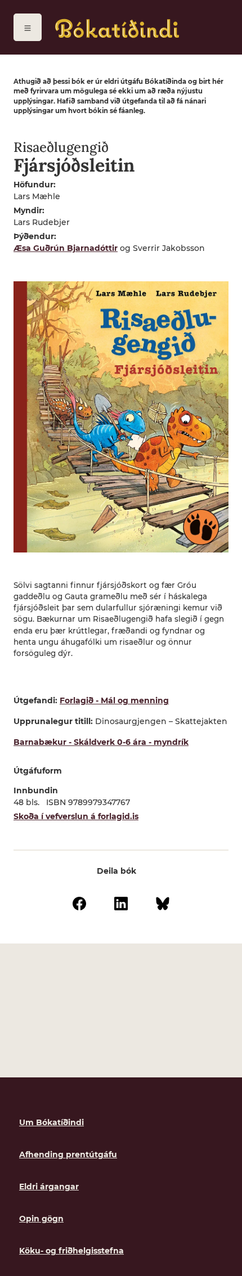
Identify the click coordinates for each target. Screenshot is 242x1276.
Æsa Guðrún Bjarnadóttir (66, 248)
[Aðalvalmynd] (28, 27)
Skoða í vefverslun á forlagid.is (76, 816)
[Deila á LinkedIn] (121, 902)
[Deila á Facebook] (79, 902)
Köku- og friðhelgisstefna (71, 1251)
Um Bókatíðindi (51, 1122)
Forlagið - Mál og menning (114, 700)
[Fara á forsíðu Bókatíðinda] (117, 28)
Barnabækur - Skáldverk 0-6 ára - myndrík (101, 742)
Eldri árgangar (49, 1186)
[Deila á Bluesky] (162, 902)
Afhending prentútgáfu (68, 1154)
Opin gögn (41, 1219)
